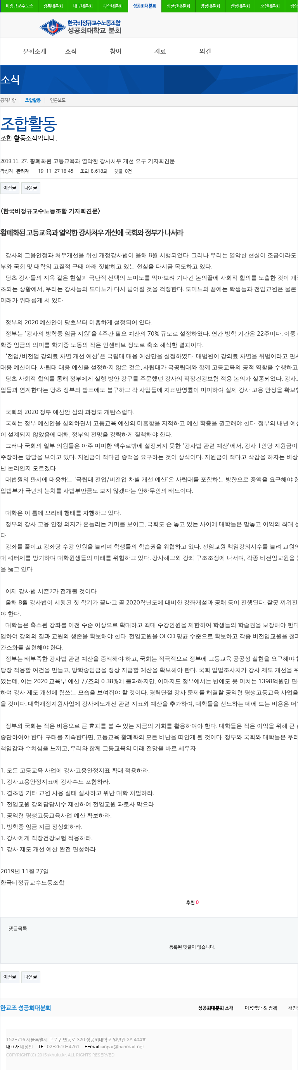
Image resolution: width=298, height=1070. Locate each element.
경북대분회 (53, 6)
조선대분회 (270, 6)
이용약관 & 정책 (261, 1008)
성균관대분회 (178, 6)
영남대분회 (210, 6)
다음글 (30, 188)
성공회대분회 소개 (216, 1008)
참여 (115, 51)
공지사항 (8, 100)
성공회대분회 (144, 6)
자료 (160, 51)
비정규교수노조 (19, 6)
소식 (71, 51)
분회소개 (34, 51)
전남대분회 (240, 6)
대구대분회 (83, 6)
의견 (205, 51)
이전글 (9, 188)
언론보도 (58, 100)
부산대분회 (113, 6)
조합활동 (33, 100)
